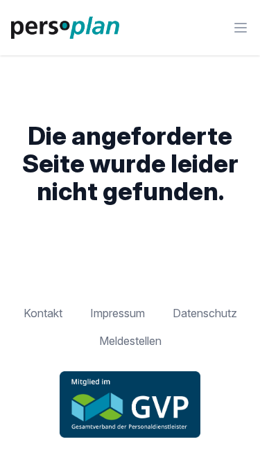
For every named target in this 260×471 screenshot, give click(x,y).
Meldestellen (130, 341)
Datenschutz (205, 313)
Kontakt (43, 313)
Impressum (117, 313)
